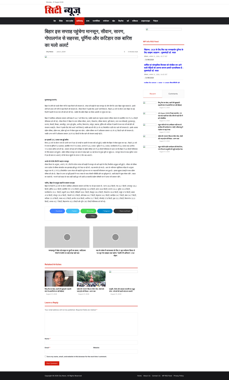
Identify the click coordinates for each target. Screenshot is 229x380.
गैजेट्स (155, 21)
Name (47, 339)
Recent (153, 94)
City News (49, 52)
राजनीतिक (96, 21)
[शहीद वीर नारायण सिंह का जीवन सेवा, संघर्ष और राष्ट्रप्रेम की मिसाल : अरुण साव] (91, 278)
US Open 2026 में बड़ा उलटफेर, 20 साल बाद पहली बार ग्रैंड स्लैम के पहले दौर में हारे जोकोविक (170, 115)
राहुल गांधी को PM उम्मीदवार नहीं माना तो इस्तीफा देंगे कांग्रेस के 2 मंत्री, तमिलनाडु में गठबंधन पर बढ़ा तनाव (170, 127)
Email (47, 348)
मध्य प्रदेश (69, 21)
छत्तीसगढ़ (79, 21)
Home (139, 376)
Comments (173, 94)
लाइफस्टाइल (145, 21)
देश (55, 21)
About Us (146, 376)
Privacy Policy (179, 376)
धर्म (128, 21)
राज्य (87, 21)
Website (96, 348)
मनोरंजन (106, 21)
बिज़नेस (120, 21)
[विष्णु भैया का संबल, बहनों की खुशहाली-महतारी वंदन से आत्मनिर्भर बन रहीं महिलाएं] (59, 278)
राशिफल (135, 21)
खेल (113, 21)
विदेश (61, 21)
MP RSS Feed (167, 376)
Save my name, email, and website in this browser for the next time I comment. (77, 356)
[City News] (63, 10)
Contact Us (156, 376)
